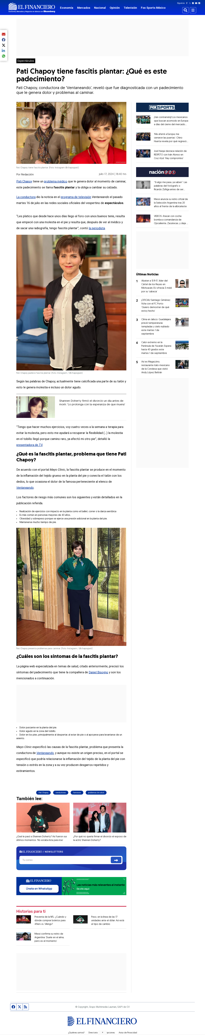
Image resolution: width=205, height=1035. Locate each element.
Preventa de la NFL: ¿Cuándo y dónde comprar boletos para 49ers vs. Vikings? (50, 920)
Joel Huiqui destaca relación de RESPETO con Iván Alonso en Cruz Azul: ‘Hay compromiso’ (170, 155)
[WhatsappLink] (71, 885)
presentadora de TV (29, 445)
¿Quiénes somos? (76, 1033)
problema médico (55, 181)
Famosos (77, 793)
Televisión (130, 7)
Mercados (83, 7)
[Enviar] (116, 860)
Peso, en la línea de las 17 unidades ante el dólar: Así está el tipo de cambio (107, 920)
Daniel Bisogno (98, 672)
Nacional (100, 7)
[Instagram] (193, 3)
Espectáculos (26, 60)
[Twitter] (190, 3)
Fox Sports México (153, 7)
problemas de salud (96, 793)
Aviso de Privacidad (128, 1033)
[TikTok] (199, 3)
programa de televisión (76, 197)
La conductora (26, 197)
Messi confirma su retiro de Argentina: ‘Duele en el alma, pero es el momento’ (49, 937)
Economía (66, 7)
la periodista (97, 228)
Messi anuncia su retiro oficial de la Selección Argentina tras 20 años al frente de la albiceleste (171, 203)
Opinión (115, 7)
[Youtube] (197, 3)
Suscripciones (108, 1033)
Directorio (93, 1033)
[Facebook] (187, 3)
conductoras (61, 793)
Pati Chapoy (24, 181)
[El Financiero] (31, 7)
